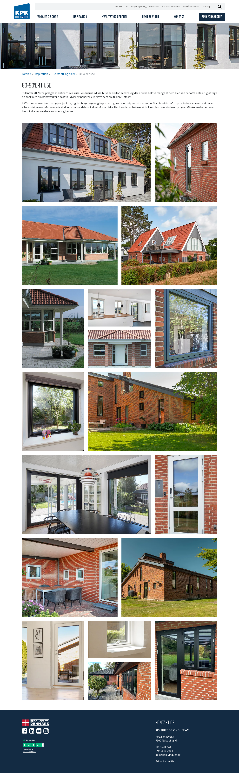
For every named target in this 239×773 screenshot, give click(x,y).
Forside (26, 74)
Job (126, 6)
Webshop (206, 6)
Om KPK (118, 6)
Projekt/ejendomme (171, 6)
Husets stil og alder (63, 74)
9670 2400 (166, 747)
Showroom (154, 6)
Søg (219, 6)
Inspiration (41, 74)
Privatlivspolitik (164, 761)
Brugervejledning (138, 6)
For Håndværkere (191, 6)
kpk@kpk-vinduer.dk (167, 755)
